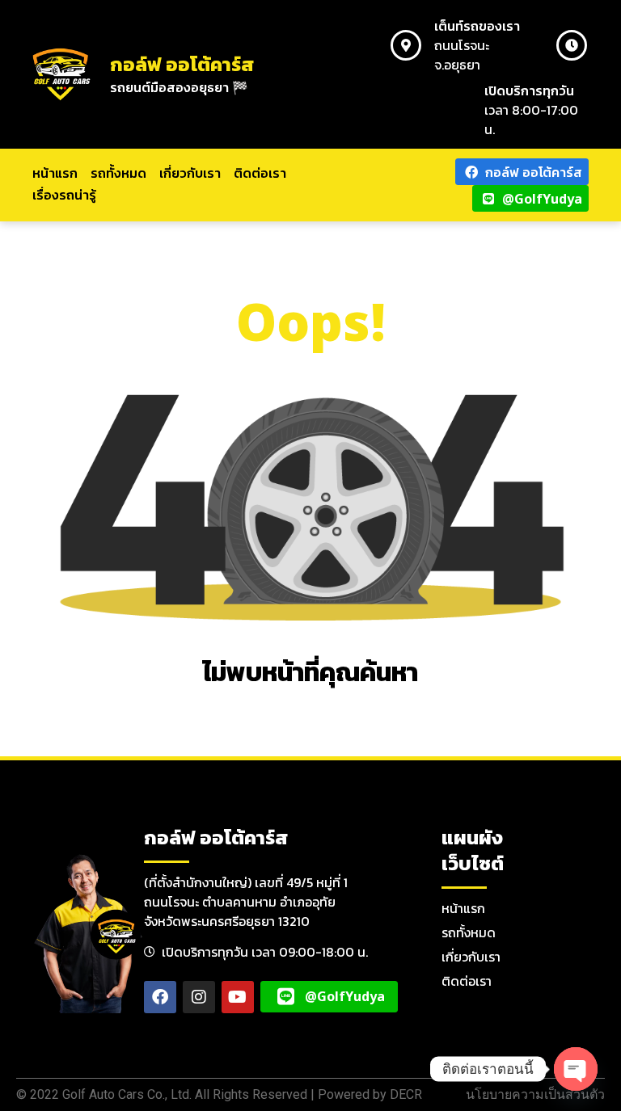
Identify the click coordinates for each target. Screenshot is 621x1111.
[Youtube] (238, 997)
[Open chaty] (576, 1069)
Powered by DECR (370, 1094)
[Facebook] (160, 997)
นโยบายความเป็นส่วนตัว (535, 1094)
